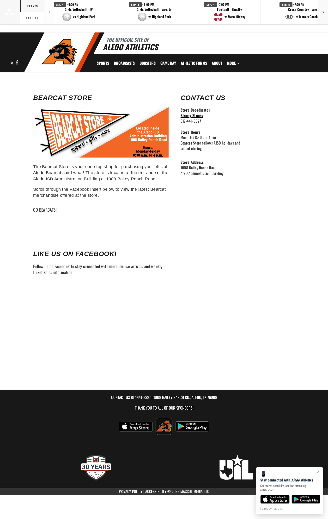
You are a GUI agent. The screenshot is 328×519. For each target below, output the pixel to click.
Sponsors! (184, 408)
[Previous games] (49, 12)
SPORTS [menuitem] (103, 63)
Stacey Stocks (192, 115)
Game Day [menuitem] (168, 63)
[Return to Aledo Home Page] (59, 53)
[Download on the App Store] (275, 499)
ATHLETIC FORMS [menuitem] (194, 63)
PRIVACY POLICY (130, 491)
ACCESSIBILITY (155, 491)
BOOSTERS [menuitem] (148, 63)
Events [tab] (32, 6)
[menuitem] (124, 63)
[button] (79, 12)
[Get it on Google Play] (306, 499)
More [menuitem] (232, 63)
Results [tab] (32, 18)
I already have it (271, 508)
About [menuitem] (217, 63)
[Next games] (323, 12)
